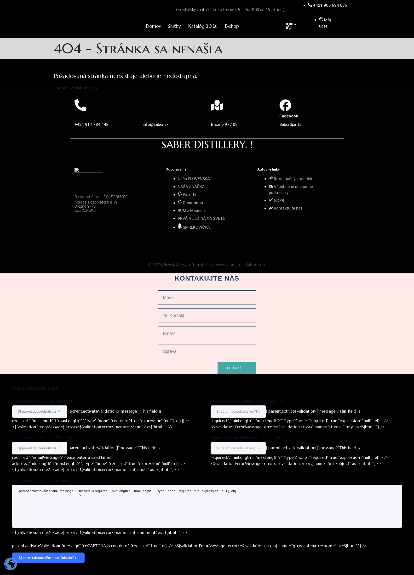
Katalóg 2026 (203, 26)
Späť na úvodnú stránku (75, 88)
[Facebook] (285, 105)
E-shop (232, 26)
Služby (174, 26)
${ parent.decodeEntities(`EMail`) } (42, 438)
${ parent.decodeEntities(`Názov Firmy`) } (247, 401)
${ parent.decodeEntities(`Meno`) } (42, 401)
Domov (153, 26)
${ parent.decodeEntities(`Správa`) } (43, 481)
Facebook (288, 116)
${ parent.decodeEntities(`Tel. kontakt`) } (246, 438)
